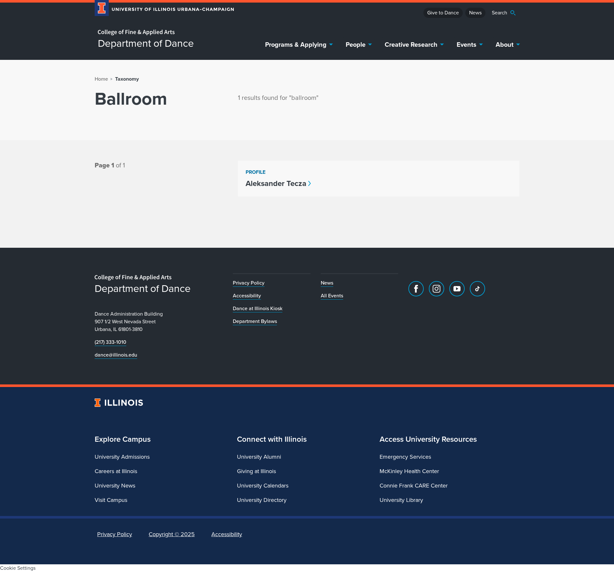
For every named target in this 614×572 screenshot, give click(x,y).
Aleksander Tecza (276, 183)
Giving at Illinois (256, 471)
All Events (332, 295)
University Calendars (262, 485)
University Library (401, 500)
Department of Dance (146, 43)
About (505, 44)
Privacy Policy (248, 282)
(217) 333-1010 (110, 342)
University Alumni (259, 457)
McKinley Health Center (409, 471)
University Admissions (122, 457)
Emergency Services (405, 457)
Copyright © (172, 534)
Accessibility (247, 295)
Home (101, 79)
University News (115, 485)
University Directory (262, 500)
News (475, 12)
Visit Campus (111, 500)
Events (466, 44)
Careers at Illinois (116, 471)
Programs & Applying (296, 44)
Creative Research (411, 44)
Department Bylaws (255, 321)
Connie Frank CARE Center (414, 485)
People (356, 44)
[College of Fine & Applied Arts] (162, 32)
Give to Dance (443, 12)
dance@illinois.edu (116, 355)
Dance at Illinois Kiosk (257, 308)
